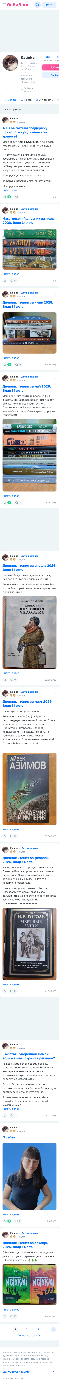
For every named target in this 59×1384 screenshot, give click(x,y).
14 (15, 280)
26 (15, 836)
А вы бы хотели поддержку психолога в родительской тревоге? (25, 132)
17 (15, 679)
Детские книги (29, 208)
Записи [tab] (12, 99)
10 (15, 1316)
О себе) (9, 1137)
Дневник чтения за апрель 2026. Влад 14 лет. (29, 567)
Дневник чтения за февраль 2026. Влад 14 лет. (26, 860)
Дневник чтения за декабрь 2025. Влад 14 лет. (25, 1245)
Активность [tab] (46, 99)
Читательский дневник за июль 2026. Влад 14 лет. (28, 220)
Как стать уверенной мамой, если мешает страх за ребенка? (29, 1056)
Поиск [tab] (27, 99)
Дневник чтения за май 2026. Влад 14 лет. (27, 388)
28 (20, 502)
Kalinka (14, 118)
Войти (49, 4)
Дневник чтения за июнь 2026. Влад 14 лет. (28, 304)
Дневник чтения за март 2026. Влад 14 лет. (28, 703)
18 (20, 364)
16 (15, 991)
